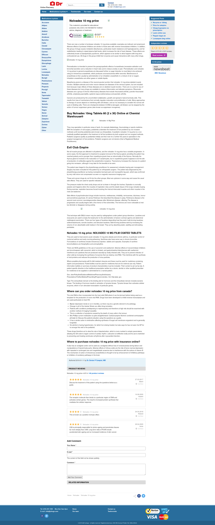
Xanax (44, 113)
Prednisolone (47, 81)
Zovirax (44, 124)
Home (44, 11)
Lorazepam (46, 72)
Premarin (45, 84)
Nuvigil (44, 78)
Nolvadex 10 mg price (88, 495)
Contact (111, 3)
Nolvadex (45, 75)
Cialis (44, 43)
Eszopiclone (46, 60)
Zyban (44, 127)
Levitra (44, 69)
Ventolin (45, 104)
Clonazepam (46, 49)
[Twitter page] (46, 516)
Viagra (44, 110)
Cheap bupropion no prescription (161, 29)
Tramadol (45, 98)
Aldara (44, 28)
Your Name (71, 445)
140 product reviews (96, 373)
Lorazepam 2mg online (161, 38)
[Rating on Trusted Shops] (160, 48)
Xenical (44, 116)
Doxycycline (46, 57)
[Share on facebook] (139, 496)
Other (44, 130)
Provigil (45, 89)
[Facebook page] (42, 516)
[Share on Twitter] (143, 496)
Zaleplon (45, 119)
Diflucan (45, 54)
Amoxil (44, 34)
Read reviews (158, 55)
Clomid (44, 46)
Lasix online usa (159, 33)
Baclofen (45, 40)
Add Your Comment (75, 477)
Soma (44, 92)
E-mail (70, 452)
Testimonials (76, 11)
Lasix (44, 66)
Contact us (98, 11)
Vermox (44, 107)
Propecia (45, 86)
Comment (71, 462)
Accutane (45, 22)
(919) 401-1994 (48, 509)
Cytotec (45, 51)
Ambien (45, 31)
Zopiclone (45, 121)
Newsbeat (160, 73)
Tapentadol (46, 95)
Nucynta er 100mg (160, 22)
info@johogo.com (119, 7)
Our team (87, 11)
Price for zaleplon (159, 25)
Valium (44, 101)
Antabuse (45, 37)
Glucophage (46, 63)
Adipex (44, 25)
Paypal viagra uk (159, 36)
